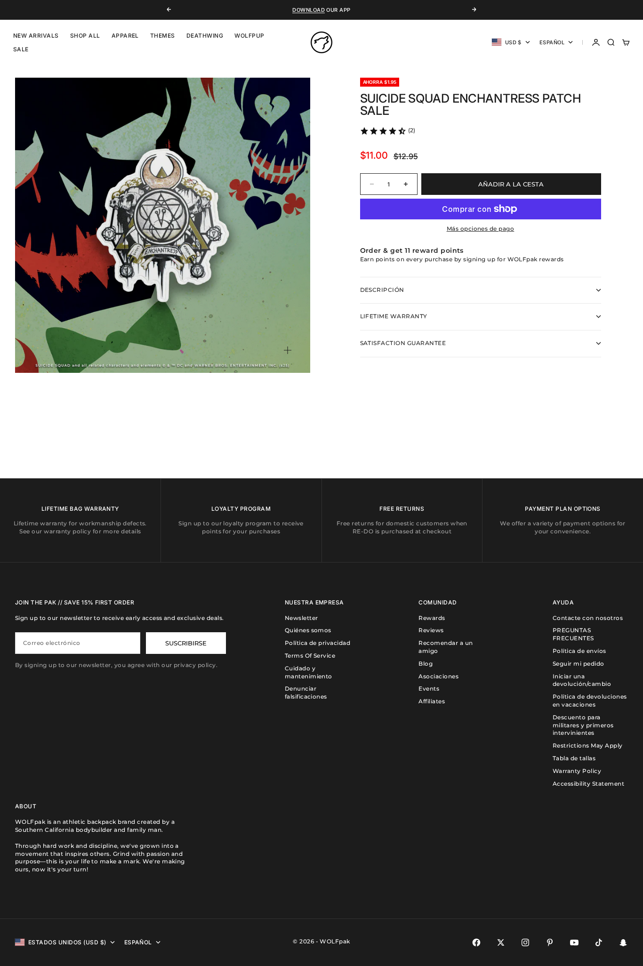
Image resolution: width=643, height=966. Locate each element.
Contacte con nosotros (588, 617)
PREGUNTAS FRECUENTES (573, 634)
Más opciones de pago (480, 228)
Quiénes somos (308, 630)
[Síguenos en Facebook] (476, 942)
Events (428, 688)
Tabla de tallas (574, 758)
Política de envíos (579, 650)
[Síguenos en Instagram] (525, 942)
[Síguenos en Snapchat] (623, 942)
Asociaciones (438, 676)
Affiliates (431, 701)
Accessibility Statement (588, 783)
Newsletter (301, 617)
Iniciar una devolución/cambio (582, 680)
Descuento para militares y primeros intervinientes (583, 725)
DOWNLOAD (308, 10)
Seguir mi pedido (578, 663)
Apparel (125, 35)
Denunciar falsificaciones (306, 692)
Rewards (431, 617)
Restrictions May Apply (588, 745)
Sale (21, 49)
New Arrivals (36, 35)
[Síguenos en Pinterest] (550, 942)
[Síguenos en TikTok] (598, 942)
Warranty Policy (577, 770)
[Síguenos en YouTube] (574, 942)
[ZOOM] (287, 350)
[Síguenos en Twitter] (501, 942)
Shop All (85, 35)
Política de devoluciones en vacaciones (590, 700)
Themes (162, 35)
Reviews (430, 630)
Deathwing (204, 35)
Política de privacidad (318, 642)
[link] (388, 131)
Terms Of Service (310, 655)
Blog (425, 663)
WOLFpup (249, 35)
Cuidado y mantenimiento (308, 672)
